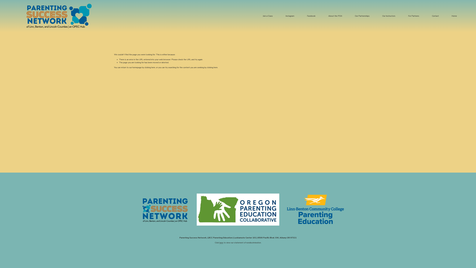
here (221, 242)
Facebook (311, 16)
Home (454, 16)
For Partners (413, 16)
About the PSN (335, 16)
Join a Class (268, 16)
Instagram (290, 16)
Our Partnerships (362, 16)
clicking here (150, 67)
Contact (435, 16)
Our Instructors (388, 16)
